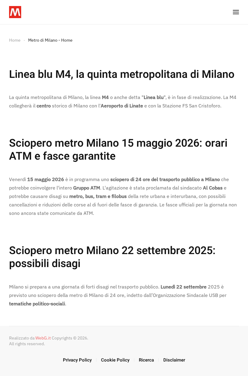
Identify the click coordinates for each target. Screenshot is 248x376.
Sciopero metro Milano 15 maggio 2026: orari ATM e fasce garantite (118, 149)
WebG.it (43, 338)
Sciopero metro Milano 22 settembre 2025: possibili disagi (112, 257)
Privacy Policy (77, 360)
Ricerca (146, 360)
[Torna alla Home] (15, 12)
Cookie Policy (115, 360)
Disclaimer (174, 360)
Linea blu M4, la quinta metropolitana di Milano (121, 74)
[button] (236, 12)
